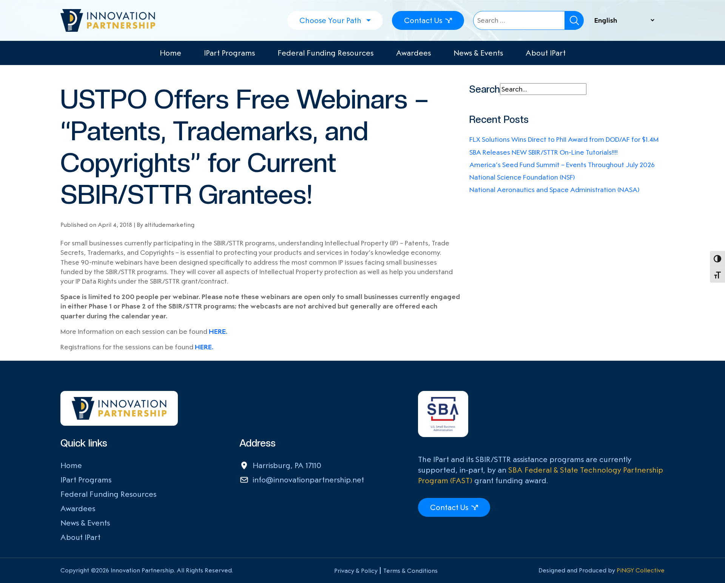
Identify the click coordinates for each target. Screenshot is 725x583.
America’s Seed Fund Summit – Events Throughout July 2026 (562, 165)
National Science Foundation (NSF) (522, 177)
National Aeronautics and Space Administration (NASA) (554, 190)
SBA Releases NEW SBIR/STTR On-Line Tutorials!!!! (543, 152)
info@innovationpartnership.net (308, 479)
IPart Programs (229, 52)
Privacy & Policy (356, 570)
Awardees (413, 52)
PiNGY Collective (641, 570)
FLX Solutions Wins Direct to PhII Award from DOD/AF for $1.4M (564, 139)
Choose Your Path (330, 20)
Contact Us (423, 20)
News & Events (478, 52)
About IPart (546, 52)
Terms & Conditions (410, 570)
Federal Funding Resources (325, 52)
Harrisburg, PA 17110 (287, 465)
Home (170, 52)
